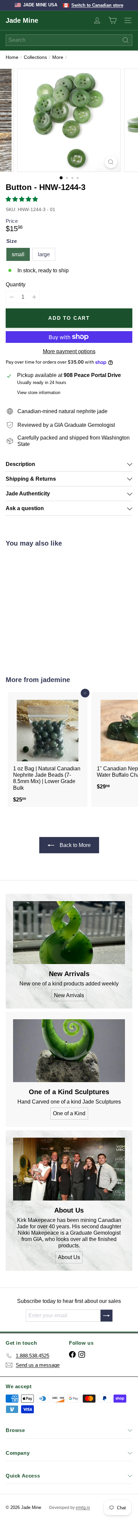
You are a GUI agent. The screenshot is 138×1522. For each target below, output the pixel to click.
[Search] (125, 40)
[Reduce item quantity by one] (11, 297)
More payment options (69, 351)
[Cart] (112, 20)
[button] (22, 199)
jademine (55, 679)
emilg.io (83, 1507)
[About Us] (69, 1169)
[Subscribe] (106, 1316)
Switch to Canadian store (97, 5)
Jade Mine (22, 20)
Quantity (15, 284)
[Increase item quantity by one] (34, 297)
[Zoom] (111, 162)
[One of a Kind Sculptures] (69, 1050)
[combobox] (69, 40)
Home (12, 57)
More (57, 57)
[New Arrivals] (69, 932)
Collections (35, 57)
